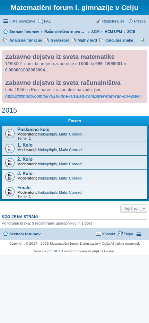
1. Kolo (25, 145)
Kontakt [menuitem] (108, 234)
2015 (9, 110)
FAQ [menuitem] (48, 21)
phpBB (53, 251)
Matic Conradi (70, 134)
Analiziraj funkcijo (25, 40)
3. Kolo (25, 173)
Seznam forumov (25, 234)
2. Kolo (25, 159)
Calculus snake (119, 40)
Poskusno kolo (33, 129)
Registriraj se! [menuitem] (113, 21)
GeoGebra (60, 40)
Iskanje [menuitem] (143, 41)
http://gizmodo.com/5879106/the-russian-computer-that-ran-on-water (72, 96)
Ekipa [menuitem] (128, 234)
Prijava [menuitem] (140, 21)
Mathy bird (87, 40)
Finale (23, 187)
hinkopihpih (47, 134)
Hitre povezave (22, 21)
